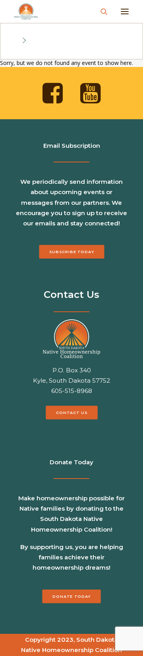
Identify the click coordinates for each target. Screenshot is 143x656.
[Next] (24, 41)
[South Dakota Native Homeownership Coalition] (26, 11)
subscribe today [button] (71, 252)
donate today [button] (71, 596)
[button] (124, 11)
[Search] (100, 11)
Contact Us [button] (71, 412)
